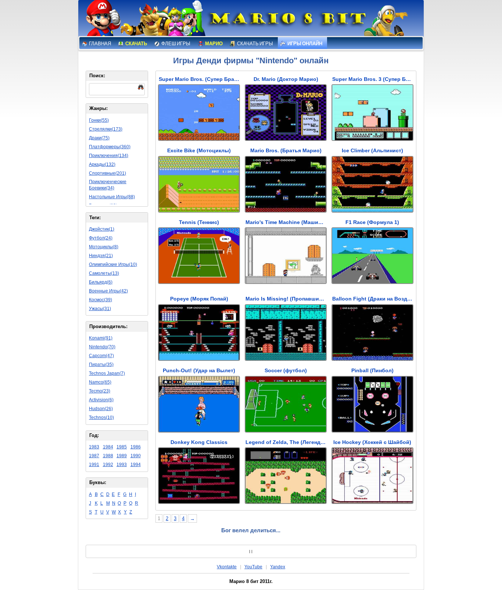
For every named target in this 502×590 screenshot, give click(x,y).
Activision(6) (101, 399)
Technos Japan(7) (107, 373)
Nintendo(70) (102, 346)
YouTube (253, 566)
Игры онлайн (304, 43)
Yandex (277, 566)
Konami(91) (100, 338)
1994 (135, 464)
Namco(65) (100, 382)
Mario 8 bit (287, 20)
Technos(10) (101, 417)
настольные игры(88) (112, 196)
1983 (94, 446)
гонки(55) (99, 120)
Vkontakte (227, 566)
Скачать (136, 43)
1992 (108, 464)
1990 (135, 455)
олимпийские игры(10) (113, 264)
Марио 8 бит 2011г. (251, 581)
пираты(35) (101, 364)
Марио (213, 43)
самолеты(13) (104, 273)
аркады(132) (102, 164)
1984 (108, 446)
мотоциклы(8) (103, 246)
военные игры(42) (108, 291)
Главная (99, 43)
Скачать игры (254, 43)
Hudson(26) (101, 408)
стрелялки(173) (105, 129)
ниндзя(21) (101, 255)
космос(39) (100, 299)
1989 (121, 455)
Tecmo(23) (99, 391)
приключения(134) (108, 155)
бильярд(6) (100, 282)
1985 (121, 446)
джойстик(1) (101, 229)
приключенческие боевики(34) (107, 185)
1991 (94, 464)
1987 (94, 455)
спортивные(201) (107, 173)
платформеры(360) (109, 146)
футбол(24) (100, 238)
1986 (135, 446)
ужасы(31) (100, 308)
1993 (121, 464)
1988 (108, 455)
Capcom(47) (101, 355)
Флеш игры (175, 43)
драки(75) (99, 138)
